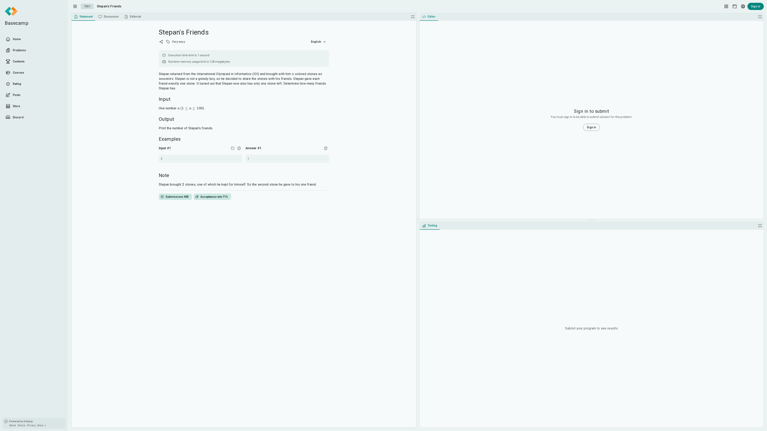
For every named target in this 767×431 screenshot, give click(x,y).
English (316, 41)
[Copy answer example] (326, 148)
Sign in (755, 6)
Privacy (31, 425)
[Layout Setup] (726, 6)
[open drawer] (75, 6)
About (12, 425)
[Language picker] (743, 6)
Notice (22, 425)
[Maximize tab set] (413, 17)
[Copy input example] (239, 148)
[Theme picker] (735, 6)
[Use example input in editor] (233, 148)
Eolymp (28, 421)
